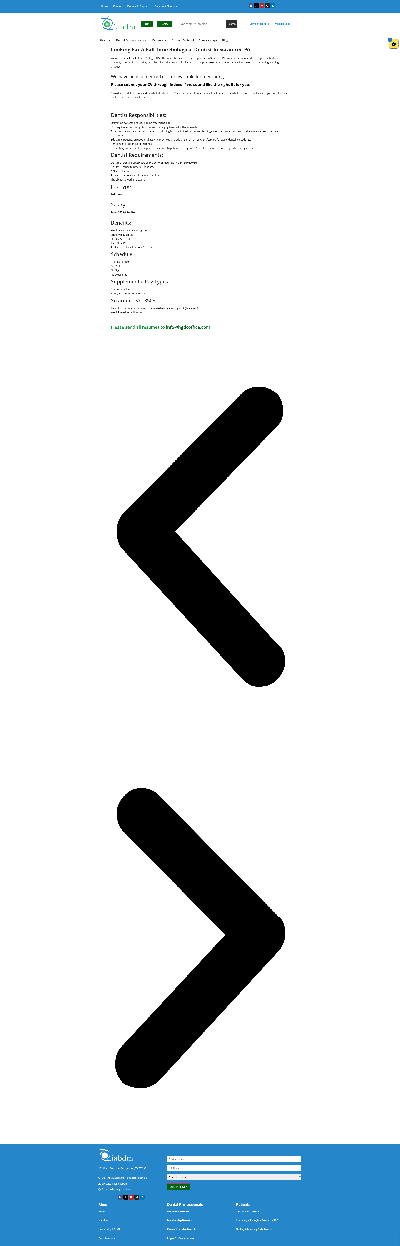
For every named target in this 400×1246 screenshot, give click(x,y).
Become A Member (178, 1211)
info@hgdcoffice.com (188, 327)
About (102, 1211)
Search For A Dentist (248, 1211)
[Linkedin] (272, 5)
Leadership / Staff (109, 1229)
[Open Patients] (165, 40)
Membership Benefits (179, 1220)
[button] (200, 537)
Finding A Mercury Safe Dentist (254, 1229)
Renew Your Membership (181, 1229)
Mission (103, 1220)
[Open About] (109, 40)
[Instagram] (267, 5)
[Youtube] (262, 5)
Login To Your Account (180, 1238)
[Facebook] (251, 5)
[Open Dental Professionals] (146, 40)
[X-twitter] (256, 5)
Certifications (106, 1238)
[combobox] (200, 24)
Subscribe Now (179, 1186)
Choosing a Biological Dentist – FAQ (257, 1220)
